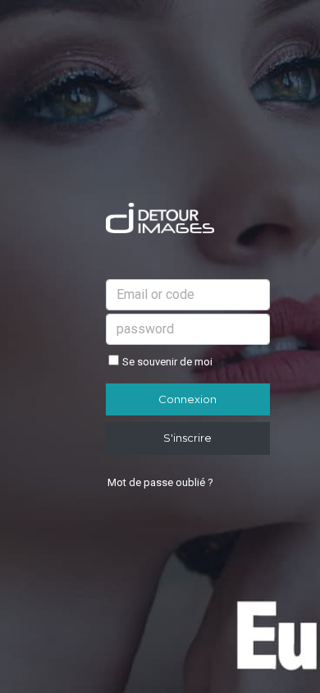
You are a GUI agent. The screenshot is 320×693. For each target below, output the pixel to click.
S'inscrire (187, 437)
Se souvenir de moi (167, 362)
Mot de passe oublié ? (160, 482)
